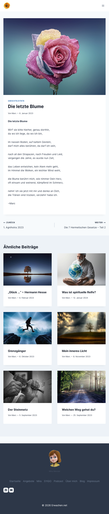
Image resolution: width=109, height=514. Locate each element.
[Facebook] (5, 490)
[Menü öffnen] (103, 5)
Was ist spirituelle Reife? (79, 292)
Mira (39, 481)
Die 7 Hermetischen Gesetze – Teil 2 (85, 225)
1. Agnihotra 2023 (13, 225)
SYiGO (47, 481)
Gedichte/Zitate (16, 101)
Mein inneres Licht (74, 351)
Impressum (93, 481)
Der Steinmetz (18, 409)
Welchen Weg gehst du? (79, 409)
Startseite (15, 481)
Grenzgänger (17, 351)
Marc (14, 113)
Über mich (71, 481)
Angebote (28, 481)
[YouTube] (11, 490)
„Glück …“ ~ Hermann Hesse (27, 292)
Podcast (58, 481)
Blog (82, 481)
